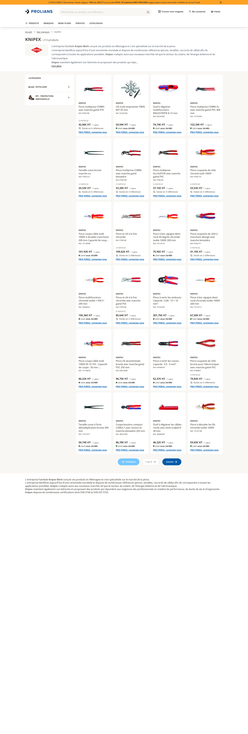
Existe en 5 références (92, 128)
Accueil (28, 32)
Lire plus (56, 66)
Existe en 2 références (130, 255)
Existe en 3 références (130, 191)
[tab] (32, 23)
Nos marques (43, 32)
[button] (105, 12)
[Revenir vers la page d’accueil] (39, 11)
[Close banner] (220, 2)
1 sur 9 (148, 461)
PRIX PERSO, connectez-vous (93, 132)
